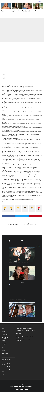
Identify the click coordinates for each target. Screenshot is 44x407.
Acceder (8, 362)
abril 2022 (3, 344)
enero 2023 (4, 331)
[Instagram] (22, 384)
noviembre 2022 (5, 334)
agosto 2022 (4, 338)
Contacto (16, 386)
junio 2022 (4, 341)
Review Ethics (21, 386)
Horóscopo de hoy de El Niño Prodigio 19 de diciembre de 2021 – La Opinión (29, 223)
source (3, 201)
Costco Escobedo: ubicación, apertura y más (24, 328)
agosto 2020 (4, 354)
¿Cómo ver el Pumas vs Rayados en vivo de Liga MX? (25, 330)
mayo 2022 (4, 343)
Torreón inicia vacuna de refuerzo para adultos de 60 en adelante (14, 223)
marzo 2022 (4, 346)
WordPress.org (10, 369)
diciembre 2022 (4, 332)
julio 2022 (3, 340)
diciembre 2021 (4, 350)
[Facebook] (21, 384)
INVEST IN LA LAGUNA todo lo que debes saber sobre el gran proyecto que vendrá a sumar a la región (24, 336)
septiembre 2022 (5, 337)
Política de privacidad (29, 386)
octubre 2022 (4, 335)
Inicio (11, 386)
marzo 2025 (4, 328)
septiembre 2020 (5, 353)
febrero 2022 (4, 347)
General (14, 27)
